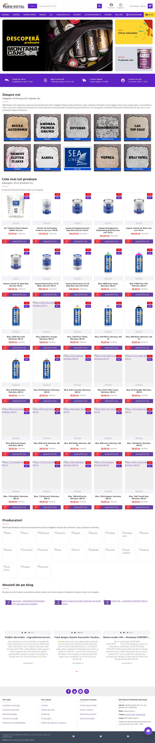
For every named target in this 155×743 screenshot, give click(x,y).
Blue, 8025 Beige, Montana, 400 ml (77, 444)
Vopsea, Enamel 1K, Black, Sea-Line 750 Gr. (139, 229)
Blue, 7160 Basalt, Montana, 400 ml (139, 444)
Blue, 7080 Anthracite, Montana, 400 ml (77, 497)
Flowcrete (43, 578)
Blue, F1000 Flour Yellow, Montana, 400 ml (77, 338)
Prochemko (27, 561)
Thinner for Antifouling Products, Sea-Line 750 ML (47, 229)
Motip (10, 544)
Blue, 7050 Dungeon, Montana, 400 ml (108, 497)
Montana (108, 278)
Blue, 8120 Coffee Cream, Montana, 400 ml (108, 391)
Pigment (17, 169)
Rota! (60, 561)
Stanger (77, 544)
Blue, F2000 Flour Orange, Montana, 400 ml (46, 338)
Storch (26, 544)
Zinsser (9, 561)
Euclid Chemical (128, 561)
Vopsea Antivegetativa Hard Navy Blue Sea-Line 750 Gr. (77, 229)
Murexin (145, 544)
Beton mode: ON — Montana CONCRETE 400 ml (126, 637)
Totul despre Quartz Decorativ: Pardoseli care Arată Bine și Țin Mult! (77, 637)
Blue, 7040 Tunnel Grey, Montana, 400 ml (139, 497)
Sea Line (77, 169)
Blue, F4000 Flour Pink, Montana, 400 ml (139, 285)
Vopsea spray (137, 169)
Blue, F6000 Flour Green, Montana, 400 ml (108, 285)
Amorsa (47, 139)
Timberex (111, 544)
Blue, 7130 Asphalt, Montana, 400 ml (16, 497)
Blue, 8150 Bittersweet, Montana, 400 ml (16, 391)
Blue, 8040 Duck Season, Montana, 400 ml (16, 444)
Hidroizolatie (107, 139)
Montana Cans (128, 544)
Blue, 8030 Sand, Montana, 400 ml (47, 444)
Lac (137, 139)
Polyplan (27, 578)
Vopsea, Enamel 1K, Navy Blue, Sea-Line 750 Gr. (16, 285)
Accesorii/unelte (17, 139)
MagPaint (94, 561)
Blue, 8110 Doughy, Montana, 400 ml (139, 391)
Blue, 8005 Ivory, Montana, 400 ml (108, 444)
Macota (94, 544)
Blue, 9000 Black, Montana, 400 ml (139, 338)
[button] (76, 671)
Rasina (47, 169)
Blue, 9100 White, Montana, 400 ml (108, 338)
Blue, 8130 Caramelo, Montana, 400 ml (77, 391)
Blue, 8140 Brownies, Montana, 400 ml (47, 391)
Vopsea (108, 169)
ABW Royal (43, 544)
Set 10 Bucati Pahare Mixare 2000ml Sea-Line (16, 229)
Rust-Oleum (10, 578)
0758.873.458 (140, 714)
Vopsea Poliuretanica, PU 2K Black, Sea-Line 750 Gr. (46, 285)
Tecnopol (43, 561)
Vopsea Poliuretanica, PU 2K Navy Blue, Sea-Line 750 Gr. (77, 285)
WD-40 (77, 561)
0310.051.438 (130, 714)
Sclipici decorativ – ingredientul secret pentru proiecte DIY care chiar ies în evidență (28, 637)
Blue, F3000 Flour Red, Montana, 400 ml (16, 338)
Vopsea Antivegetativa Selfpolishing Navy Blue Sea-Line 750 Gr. (108, 230)
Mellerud (145, 561)
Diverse (77, 139)
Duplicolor (60, 544)
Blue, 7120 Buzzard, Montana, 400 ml (46, 497)
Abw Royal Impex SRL (132, 705)
